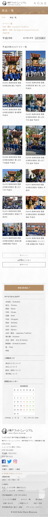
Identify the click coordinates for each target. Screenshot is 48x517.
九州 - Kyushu (11, 326)
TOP (3, 17)
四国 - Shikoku (11, 323)
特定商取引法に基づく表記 (12, 507)
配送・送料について (13, 370)
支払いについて (11, 367)
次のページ (24, 264)
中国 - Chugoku (12, 319)
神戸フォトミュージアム (14, 3)
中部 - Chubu (11, 312)
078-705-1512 (7, 456)
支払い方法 (38, 503)
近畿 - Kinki (10, 316)
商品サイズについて (13, 363)
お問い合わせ (8, 503)
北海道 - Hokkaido (13, 302)
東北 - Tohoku (11, 305)
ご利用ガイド (23, 503)
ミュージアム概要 (9, 499)
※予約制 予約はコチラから (12, 473)
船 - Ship (9, 347)
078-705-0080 (7, 450)
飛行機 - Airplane (12, 337)
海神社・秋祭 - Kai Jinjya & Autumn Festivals (20, 30)
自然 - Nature (11, 330)
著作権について (11, 374)
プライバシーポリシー (34, 507)
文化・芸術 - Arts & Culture (16, 340)
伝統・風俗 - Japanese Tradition (15, 27)
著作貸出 (38, 499)
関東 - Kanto (11, 309)
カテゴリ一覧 (7, 23)
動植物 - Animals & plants (16, 343)
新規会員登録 (23, 288)
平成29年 (5, 33)
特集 (7, 351)
